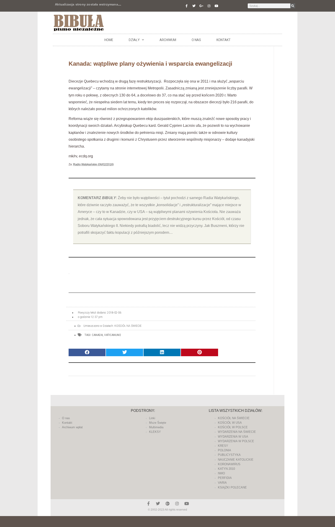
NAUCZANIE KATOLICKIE (235, 459)
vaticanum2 (112, 335)
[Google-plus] (167, 503)
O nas (196, 40)
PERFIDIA (225, 478)
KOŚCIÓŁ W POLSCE (233, 427)
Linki (152, 418)
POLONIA (224, 450)
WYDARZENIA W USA (233, 436)
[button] (87, 352)
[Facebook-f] (186, 6)
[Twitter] (194, 6)
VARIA (222, 482)
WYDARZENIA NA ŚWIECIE (237, 432)
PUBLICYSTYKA (229, 455)
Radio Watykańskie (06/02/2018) (93, 164)
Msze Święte (157, 422)
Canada (97, 335)
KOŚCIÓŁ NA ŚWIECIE (128, 325)
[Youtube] (216, 6)
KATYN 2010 (226, 468)
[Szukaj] (292, 5)
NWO (221, 473)
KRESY (223, 445)
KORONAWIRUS (229, 464)
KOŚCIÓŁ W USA (230, 422)
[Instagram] (209, 6)
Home (108, 40)
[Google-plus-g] (201, 6)
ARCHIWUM (168, 40)
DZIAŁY (134, 40)
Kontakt (223, 40)
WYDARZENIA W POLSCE (236, 441)
